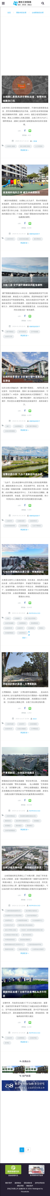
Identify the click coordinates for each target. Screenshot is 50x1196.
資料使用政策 (40, 1183)
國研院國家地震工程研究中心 (14, 944)
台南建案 (31, 628)
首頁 (9, 12)
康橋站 (41, 628)
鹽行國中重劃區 (32, 426)
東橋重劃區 (34, 623)
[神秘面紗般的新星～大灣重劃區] (25, 669)
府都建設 (36, 821)
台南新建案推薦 (10, 525)
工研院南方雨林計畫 (11, 935)
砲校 (8, 618)
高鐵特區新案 (9, 949)
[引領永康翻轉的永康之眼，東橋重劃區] (25, 559)
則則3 (35, 719)
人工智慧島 (38, 146)
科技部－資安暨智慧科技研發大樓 (32, 930)
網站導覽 (20, 1186)
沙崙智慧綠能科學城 (34, 944)
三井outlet (9, 925)
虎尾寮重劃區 (11, 816)
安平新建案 (34, 331)
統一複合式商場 (30, 618)
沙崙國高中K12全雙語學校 (13, 915)
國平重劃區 (10, 331)
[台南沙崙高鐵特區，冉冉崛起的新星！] (25, 858)
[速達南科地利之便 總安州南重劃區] (25, 180)
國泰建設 (19, 825)
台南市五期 (8, 336)
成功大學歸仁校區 (10, 930)
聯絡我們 (29, 1186)
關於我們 (8, 1183)
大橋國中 (17, 618)
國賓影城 (8, 821)
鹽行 (8, 426)
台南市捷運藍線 (10, 830)
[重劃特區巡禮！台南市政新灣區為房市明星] (25, 983)
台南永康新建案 (10, 431)
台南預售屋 (10, 239)
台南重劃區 (18, 426)
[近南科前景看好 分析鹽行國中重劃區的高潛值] (25, 367)
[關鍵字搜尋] (43, 3)
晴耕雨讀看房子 (34, 234)
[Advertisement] (25, 43)
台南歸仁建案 (11, 146)
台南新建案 (33, 724)
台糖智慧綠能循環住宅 (13, 911)
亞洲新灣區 (33, 1038)
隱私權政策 (28, 1183)
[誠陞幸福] (17, 1069)
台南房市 (9, 521)
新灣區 (7, 1043)
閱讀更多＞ (25, 150)
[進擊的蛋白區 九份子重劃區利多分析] (25, 462)
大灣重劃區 (34, 729)
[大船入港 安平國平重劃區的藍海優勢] (25, 272)
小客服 (34, 141)
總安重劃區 (37, 239)
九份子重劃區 (36, 525)
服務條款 (18, 1183)
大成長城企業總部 (38, 949)
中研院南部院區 (10, 939)
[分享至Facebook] (24, 130)
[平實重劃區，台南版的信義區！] (25, 761)
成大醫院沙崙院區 (31, 911)
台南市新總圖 (9, 623)
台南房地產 (10, 724)
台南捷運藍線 (9, 633)
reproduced (34, 613)
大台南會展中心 (37, 920)
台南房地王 (8, 920)
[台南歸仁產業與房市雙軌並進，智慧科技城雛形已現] (25, 89)
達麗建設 (8, 825)
